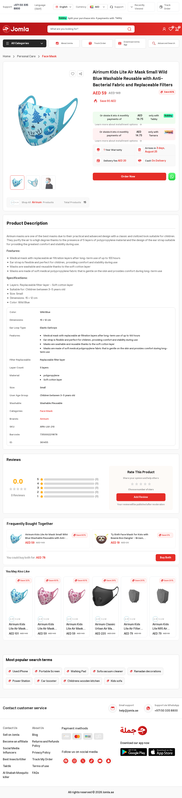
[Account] (164, 29)
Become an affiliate (15, 741)
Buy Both (165, 558)
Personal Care (26, 56)
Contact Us (10, 728)
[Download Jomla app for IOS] (161, 752)
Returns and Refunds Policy (45, 743)
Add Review (141, 497)
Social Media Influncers (11, 750)
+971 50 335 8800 (21, 6)
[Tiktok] (91, 760)
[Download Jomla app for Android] (133, 752)
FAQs (35, 773)
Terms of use (40, 766)
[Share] (80, 74)
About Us (38, 728)
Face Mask (46, 411)
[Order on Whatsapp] (171, 176)
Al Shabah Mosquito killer (15, 775)
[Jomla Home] (16, 29)
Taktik (7, 766)
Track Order (167, 7)
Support (118, 7)
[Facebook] (66, 760)
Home (6, 56)
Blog (35, 735)
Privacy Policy (41, 753)
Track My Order (42, 759)
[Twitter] (83, 760)
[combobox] (63, 7)
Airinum (44, 419)
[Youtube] (100, 760)
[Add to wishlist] (72, 73)
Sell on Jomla (11, 735)
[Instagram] (74, 760)
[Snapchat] (108, 760)
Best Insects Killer (14, 759)
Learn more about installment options (116, 124)
